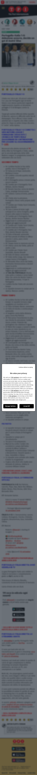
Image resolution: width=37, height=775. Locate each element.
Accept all (27, 406)
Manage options (10, 406)
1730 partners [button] (15, 377)
